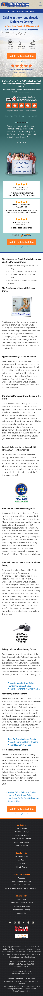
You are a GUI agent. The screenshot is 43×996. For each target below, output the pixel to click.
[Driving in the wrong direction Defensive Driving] (21, 306)
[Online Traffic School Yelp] (10, 923)
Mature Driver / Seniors (21, 839)
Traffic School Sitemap (21, 910)
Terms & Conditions (15, 979)
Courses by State (21, 863)
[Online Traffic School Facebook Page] (15, 923)
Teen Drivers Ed (21, 845)
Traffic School (21, 828)
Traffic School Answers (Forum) (21, 903)
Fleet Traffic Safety (21, 842)
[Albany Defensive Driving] (21, 632)
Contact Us (21, 913)
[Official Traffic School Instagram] (19, 923)
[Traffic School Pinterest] (28, 923)
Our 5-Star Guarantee (21, 885)
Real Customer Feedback (21, 881)
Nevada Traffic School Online (20, 795)
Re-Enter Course (21, 856)
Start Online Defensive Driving (21, 809)
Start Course (21, 860)
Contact (12, 11)
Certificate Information (21, 906)
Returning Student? (21, 814)
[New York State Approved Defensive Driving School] (21, 492)
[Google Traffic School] (33, 923)
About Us (21, 878)
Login (33, 11)
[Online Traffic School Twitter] (24, 923)
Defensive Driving (21, 832)
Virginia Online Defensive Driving (22, 792)
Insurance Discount (21, 835)
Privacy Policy (30, 979)
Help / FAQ (21, 899)
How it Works (21, 867)
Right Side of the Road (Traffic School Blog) (21, 888)
